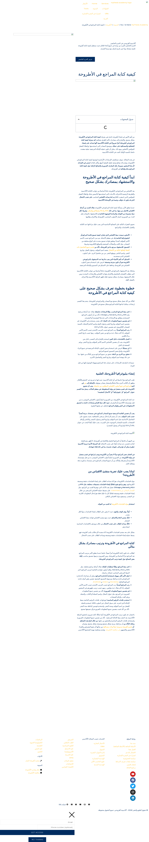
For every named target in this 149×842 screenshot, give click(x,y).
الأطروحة (109, 25)
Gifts (107, 14)
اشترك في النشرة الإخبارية (91, 14)
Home (94, 4)
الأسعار (85, 4)
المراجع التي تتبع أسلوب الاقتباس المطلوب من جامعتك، (112, 386)
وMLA (102, 211)
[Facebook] (133, 780)
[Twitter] (133, 786)
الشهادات (105, 9)
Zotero (105, 582)
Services (105, 4)
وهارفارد (90, 211)
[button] (79, 119)
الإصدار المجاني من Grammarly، (122, 490)
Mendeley (114, 582)
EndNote (97, 582)
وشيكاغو (97, 211)
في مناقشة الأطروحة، (112, 630)
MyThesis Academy (140, 25)
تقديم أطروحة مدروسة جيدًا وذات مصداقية (117, 627)
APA (106, 211)
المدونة (95, 9)
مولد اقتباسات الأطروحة (120, 504)
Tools (86, 9)
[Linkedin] (133, 798)
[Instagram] (133, 792)
